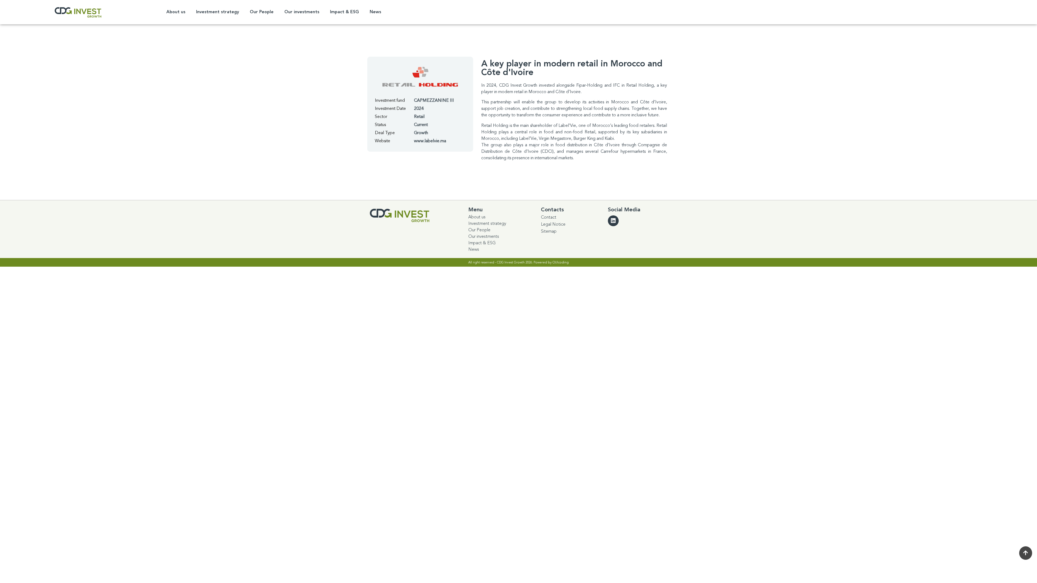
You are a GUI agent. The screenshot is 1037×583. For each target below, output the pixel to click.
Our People (262, 12)
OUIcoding (561, 262)
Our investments (301, 12)
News (375, 12)
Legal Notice (553, 224)
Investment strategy (217, 12)
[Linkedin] (613, 220)
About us (175, 12)
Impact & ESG (344, 12)
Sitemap (549, 231)
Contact (548, 217)
